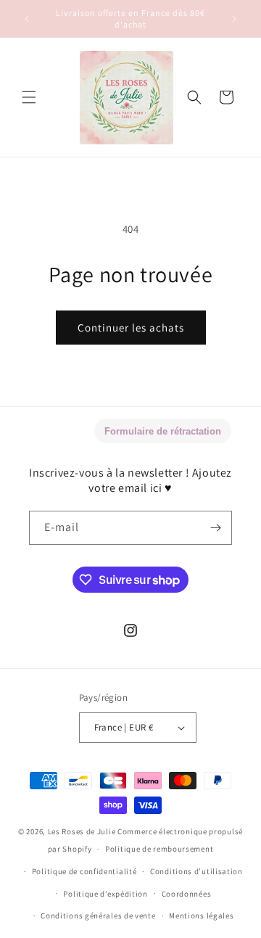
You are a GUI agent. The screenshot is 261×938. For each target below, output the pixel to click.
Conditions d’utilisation (196, 871)
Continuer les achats (131, 327)
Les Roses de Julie (82, 831)
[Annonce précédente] (27, 19)
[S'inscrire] (215, 528)
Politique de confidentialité (84, 871)
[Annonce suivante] (234, 19)
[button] (29, 97)
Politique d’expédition (105, 894)
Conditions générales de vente (98, 915)
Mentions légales (201, 915)
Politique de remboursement (159, 849)
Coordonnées (187, 894)
